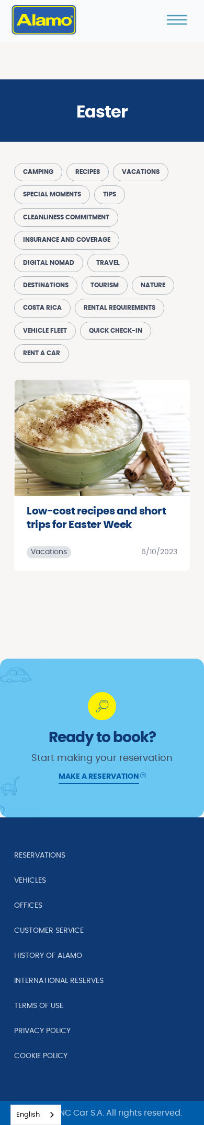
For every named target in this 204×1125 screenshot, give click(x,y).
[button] (177, 20)
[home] (43, 20)
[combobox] (35, 1115)
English (28, 1114)
